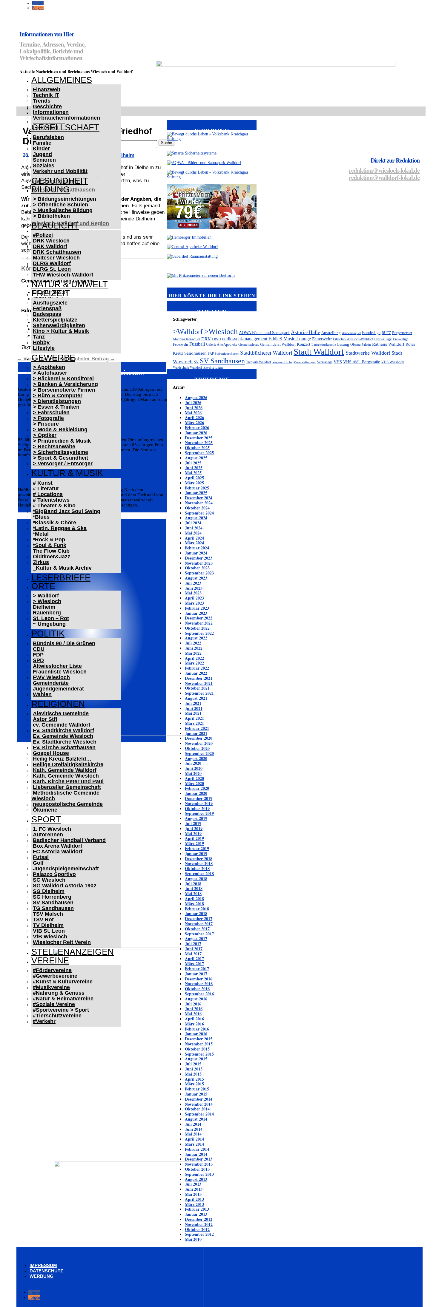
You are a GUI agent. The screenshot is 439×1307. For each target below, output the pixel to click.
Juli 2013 (193, 1184)
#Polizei (43, 235)
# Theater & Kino (54, 506)
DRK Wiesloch (51, 241)
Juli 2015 (193, 1064)
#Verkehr (44, 1021)
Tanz (39, 337)
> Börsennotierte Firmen (64, 390)
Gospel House (51, 753)
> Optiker (44, 435)
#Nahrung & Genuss (59, 993)
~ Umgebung (49, 624)
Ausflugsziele (50, 303)
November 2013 (199, 1164)
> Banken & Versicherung (65, 384)
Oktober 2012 (197, 1229)
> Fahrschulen (51, 412)
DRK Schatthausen (57, 252)
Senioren (44, 160)
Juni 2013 (193, 1189)
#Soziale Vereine (54, 1004)
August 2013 (196, 1179)
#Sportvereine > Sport (61, 1010)
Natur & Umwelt (69, 284)
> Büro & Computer (57, 395)
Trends (41, 101)
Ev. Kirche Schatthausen (64, 747)
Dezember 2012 (198, 1219)
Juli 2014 (193, 1124)
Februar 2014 (197, 1149)
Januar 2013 (196, 1214)
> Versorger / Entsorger (63, 463)
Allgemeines (61, 80)
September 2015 (199, 1054)
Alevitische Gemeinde (61, 713)
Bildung (50, 189)
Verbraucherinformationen (66, 118)
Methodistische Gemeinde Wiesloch (65, 795)
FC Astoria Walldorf (57, 852)
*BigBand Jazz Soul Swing (66, 511)
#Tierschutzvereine (57, 1016)
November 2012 (199, 1224)
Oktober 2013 (197, 1169)
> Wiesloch (47, 601)
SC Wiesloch (49, 880)
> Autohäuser (50, 373)
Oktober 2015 (197, 1049)
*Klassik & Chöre (54, 523)
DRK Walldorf (50, 246)
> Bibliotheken (51, 216)
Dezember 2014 (198, 1099)
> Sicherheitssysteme (60, 452)
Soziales (43, 166)
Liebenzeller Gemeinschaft (67, 787)
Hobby (41, 342)
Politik (48, 633)
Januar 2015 (196, 1094)
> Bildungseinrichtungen (64, 199)
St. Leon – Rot (51, 618)
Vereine (50, 960)
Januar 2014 (196, 1154)
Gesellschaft (65, 127)
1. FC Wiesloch (52, 829)
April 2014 (194, 1139)
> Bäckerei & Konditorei (63, 378)
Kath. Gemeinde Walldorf (64, 770)
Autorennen (48, 835)
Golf (38, 863)
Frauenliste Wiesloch (60, 672)
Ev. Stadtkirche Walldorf (63, 730)
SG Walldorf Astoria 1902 (64, 886)
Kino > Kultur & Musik (61, 331)
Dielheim (44, 607)
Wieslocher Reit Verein (62, 942)
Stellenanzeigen (72, 952)
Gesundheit (59, 181)
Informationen (51, 112)
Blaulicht (55, 225)
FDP (38, 655)
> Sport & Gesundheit (60, 458)
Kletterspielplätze (55, 320)
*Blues (41, 517)
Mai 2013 (193, 1194)
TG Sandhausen (53, 908)
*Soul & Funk (49, 545)
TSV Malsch (48, 914)
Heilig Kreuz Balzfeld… (62, 759)
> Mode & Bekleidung (60, 429)
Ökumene (45, 810)
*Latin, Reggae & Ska (60, 528)
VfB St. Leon (49, 931)
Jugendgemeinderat (58, 689)
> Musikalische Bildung (63, 210)
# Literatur (46, 489)
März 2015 (194, 1084)
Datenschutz (46, 1270)
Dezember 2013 (198, 1159)
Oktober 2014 (197, 1109)
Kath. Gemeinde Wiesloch (66, 776)
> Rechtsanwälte (54, 446)
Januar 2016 (196, 1034)
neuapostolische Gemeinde (68, 804)
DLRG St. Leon (52, 269)
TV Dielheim (48, 925)
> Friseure (46, 424)
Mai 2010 (193, 1239)
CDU (38, 649)
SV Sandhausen (53, 903)
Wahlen (42, 694)
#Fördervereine (52, 970)
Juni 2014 (193, 1129)
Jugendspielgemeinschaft (66, 869)
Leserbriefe (60, 577)
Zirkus (41, 562)
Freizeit (50, 293)
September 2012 (199, 1234)
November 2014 (199, 1104)
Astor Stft (45, 719)
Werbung (41, 1276)
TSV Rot (43, 920)
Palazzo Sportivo (54, 874)
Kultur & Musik (67, 473)
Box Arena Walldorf (57, 846)
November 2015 (199, 1044)
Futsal (41, 857)
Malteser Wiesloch (56, 258)
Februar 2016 (197, 1029)
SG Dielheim (49, 891)
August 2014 (196, 1119)
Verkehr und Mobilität (60, 171)
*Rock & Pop (49, 540)
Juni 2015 (193, 1069)
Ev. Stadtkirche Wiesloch (64, 742)
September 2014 (199, 1114)
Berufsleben (48, 137)
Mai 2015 (193, 1074)
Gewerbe (53, 357)
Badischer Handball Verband (69, 840)
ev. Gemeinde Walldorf (61, 725)
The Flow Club (51, 551)
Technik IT (46, 95)
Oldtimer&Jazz (51, 557)
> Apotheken (49, 367)
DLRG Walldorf (52, 263)
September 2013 (199, 1174)
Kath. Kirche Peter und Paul (68, 781)
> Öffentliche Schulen (60, 205)
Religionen (58, 704)
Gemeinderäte (51, 683)
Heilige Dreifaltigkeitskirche (68, 764)
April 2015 (194, 1079)
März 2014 (194, 1144)
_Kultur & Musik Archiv (62, 568)
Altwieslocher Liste (57, 666)
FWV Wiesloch (51, 677)
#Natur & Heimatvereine (63, 999)
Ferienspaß (47, 308)
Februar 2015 (197, 1089)
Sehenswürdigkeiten (59, 325)
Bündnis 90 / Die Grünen (64, 643)
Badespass (47, 314)
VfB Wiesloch (50, 937)
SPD (38, 660)
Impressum (43, 1265)
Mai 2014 (193, 1134)
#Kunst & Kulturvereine (63, 982)
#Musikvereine (51, 987)
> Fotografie (48, 418)
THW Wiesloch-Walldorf (63, 275)
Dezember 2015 (198, 1039)
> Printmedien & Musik (62, 441)
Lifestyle (44, 348)
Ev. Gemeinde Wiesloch (63, 736)
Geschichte (47, 106)
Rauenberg (47, 613)
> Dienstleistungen (57, 401)
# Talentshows (51, 500)
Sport (46, 819)
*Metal (41, 534)
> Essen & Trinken (56, 407)
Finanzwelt (46, 89)
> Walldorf (46, 596)
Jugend (42, 154)
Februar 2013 (197, 1209)
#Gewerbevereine (55, 976)
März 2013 (194, 1204)
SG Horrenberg (52, 897)
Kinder (41, 149)
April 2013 (194, 1199)
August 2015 (196, 1059)
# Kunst (43, 483)
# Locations (48, 494)
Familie (42, 143)
